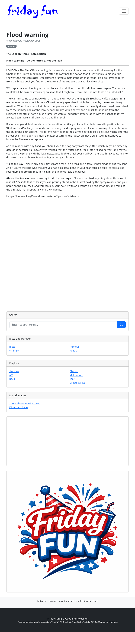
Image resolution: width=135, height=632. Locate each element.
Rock (12, 379)
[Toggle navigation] (124, 11)
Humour (74, 346)
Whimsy (14, 350)
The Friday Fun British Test (24, 403)
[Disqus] (67, 254)
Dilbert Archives (18, 407)
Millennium (76, 375)
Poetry (73, 350)
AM (11, 375)
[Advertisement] (67, 441)
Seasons (14, 371)
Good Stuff (71, 618)
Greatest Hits (77, 382)
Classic (74, 371)
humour (11, 46)
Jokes (12, 346)
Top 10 (73, 379)
